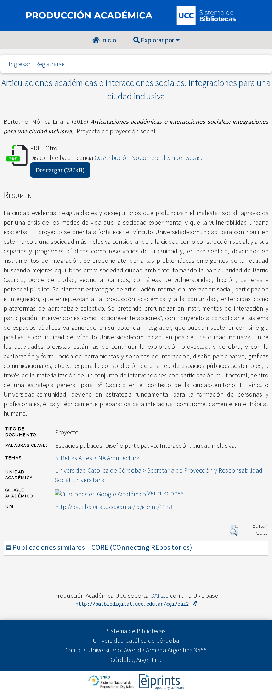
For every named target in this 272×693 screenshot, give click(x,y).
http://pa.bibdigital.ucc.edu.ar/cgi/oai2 (133, 604)
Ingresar (19, 64)
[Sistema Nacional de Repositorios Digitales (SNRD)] (111, 681)
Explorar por (158, 40)
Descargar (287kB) (60, 170)
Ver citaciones (165, 493)
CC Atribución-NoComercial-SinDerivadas (148, 158)
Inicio (108, 40)
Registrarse (50, 64)
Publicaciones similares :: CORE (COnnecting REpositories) (101, 547)
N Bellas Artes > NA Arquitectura (97, 458)
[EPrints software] (161, 681)
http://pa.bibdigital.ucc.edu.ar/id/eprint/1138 (113, 507)
